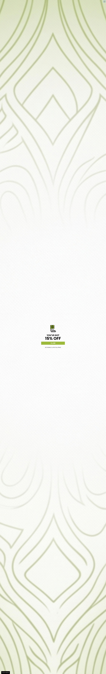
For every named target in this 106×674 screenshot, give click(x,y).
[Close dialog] (104, 1)
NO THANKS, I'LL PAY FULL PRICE (53, 347)
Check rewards (5, 672)
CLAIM (53, 343)
